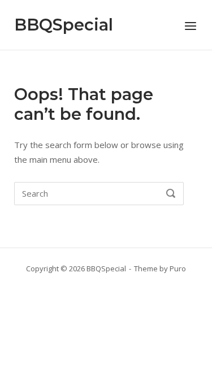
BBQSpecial (63, 24)
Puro (178, 268)
